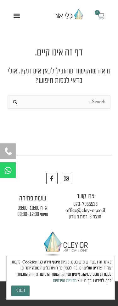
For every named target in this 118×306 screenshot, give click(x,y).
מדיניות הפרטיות (64, 281)
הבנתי (20, 290)
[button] (17, 16)
